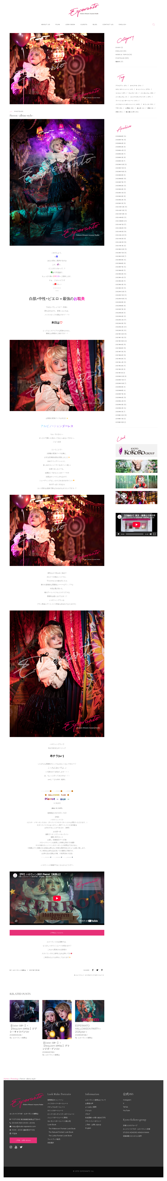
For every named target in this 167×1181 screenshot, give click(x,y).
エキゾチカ (136, 85)
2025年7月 (119, 182)
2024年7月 (119, 224)
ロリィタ (148, 104)
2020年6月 (119, 397)
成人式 (141, 108)
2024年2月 (119, 242)
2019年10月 (120, 422)
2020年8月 (119, 390)
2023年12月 (120, 249)
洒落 (150, 108)
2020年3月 (119, 404)
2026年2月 (119, 157)
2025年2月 (119, 200)
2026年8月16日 (80, 1035)
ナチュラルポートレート (56, 1107)
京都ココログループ (130, 1125)
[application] (136, 524)
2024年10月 (120, 214)
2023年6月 (119, 270)
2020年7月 (119, 394)
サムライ (133, 93)
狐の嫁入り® (132, 112)
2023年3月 (119, 281)
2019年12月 (120, 415)
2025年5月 (119, 189)
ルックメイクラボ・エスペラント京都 (136, 1129)
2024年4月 (120, 235)
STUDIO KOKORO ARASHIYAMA (136, 1132)
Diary (118, 47)
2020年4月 (119, 401)
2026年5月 (119, 147)
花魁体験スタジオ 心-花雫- (132, 1136)
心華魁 (129, 108)
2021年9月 (119, 344)
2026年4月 (119, 150)
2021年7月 (119, 351)
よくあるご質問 (90, 1107)
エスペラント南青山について (95, 1100)
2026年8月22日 (15, 1035)
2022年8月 (119, 305)
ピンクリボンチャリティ (141, 97)
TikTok (125, 1107)
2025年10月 (120, 171)
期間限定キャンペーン (55, 1100)
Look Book (51, 1125)
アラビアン (121, 85)
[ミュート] (151, 534)
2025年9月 (119, 175)
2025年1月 (119, 203)
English (119, 51)
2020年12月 (120, 376)
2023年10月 (120, 256)
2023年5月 (119, 274)
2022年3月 (119, 323)
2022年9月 (119, 302)
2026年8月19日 (48, 1052)
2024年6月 (119, 228)
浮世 (119, 112)
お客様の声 (89, 1103)
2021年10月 (120, 341)
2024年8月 (119, 221)
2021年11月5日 (34, 970)
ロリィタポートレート (55, 1110)
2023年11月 (120, 253)
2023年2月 (119, 284)
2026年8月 (119, 136)
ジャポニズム (121, 97)
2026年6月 (119, 143)
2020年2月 (119, 408)
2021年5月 (119, 358)
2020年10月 (120, 383)
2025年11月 (120, 168)
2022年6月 (119, 313)
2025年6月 (119, 185)
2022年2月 (119, 327)
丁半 (119, 108)
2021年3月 (119, 366)
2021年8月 (119, 348)
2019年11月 (120, 418)
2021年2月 (119, 369)
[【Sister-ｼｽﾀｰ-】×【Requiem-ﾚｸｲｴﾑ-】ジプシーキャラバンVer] (24, 1011)
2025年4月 (119, 193)
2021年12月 (120, 334)
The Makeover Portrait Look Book (62, 1129)
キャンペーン (78, 975)
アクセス (88, 1110)
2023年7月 (119, 267)
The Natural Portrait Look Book (61, 1132)
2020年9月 (119, 387)
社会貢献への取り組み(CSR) (95, 1118)
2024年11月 (120, 210)
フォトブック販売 (53, 1139)
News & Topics (122, 54)
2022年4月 (119, 320)
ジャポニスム (147, 93)
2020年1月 (119, 411)
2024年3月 (119, 238)
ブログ (87, 1114)
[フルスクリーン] (154, 534)
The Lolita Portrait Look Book (60, 1136)
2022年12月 (120, 291)
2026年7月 (119, 140)
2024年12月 (120, 207)
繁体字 (118, 61)
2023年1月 (119, 288)
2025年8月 (119, 178)
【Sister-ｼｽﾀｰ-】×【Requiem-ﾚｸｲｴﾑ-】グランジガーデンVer (55, 1045)
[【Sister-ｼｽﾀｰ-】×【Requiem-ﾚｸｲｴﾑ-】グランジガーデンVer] (57, 1019)
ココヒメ (121, 93)
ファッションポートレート (126, 100)
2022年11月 (120, 295)
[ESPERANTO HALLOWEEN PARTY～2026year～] (89, 1011)
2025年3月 (119, 196)
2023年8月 (119, 263)
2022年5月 (119, 316)
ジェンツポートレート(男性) (57, 1118)
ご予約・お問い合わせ (93, 1125)
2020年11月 (120, 380)
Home (6, 1079)
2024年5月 (119, 231)
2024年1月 (119, 245)
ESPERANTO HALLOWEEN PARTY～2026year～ (88, 1028)
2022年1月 (119, 330)
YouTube (126, 1110)
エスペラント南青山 (20, 970)
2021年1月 (119, 373)
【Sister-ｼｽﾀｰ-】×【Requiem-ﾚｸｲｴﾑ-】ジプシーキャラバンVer (23, 1028)
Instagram (127, 1100)
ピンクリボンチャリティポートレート (61, 1114)
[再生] (118, 534)
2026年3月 (119, 154)
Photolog (19, 111)
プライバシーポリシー (93, 1121)
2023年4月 (119, 277)
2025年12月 (120, 164)
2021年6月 (119, 355)
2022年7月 (119, 309)
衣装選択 (50, 1143)
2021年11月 (120, 337)
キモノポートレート (124, 89)
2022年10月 (120, 298)
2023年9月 (119, 260)
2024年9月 (119, 217)
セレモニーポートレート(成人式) (59, 1121)
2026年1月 (119, 161)
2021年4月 (119, 362)
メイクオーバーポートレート (94, 975)
